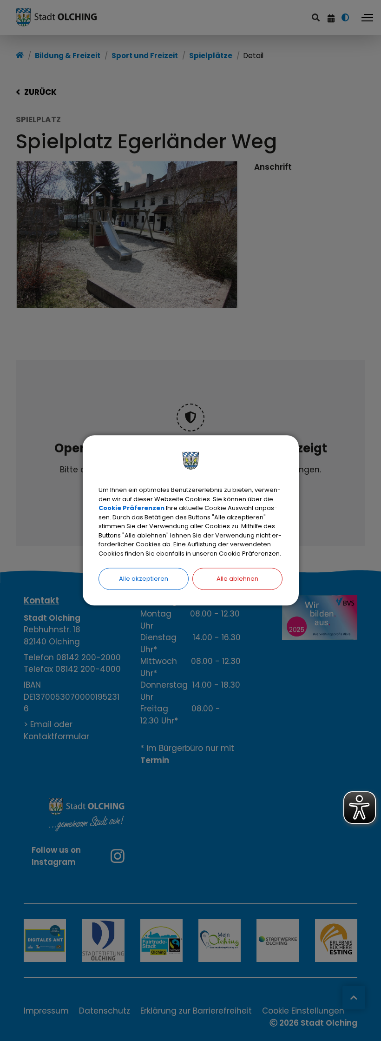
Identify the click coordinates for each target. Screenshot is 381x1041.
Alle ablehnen (237, 578)
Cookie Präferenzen (131, 508)
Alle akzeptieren (143, 578)
